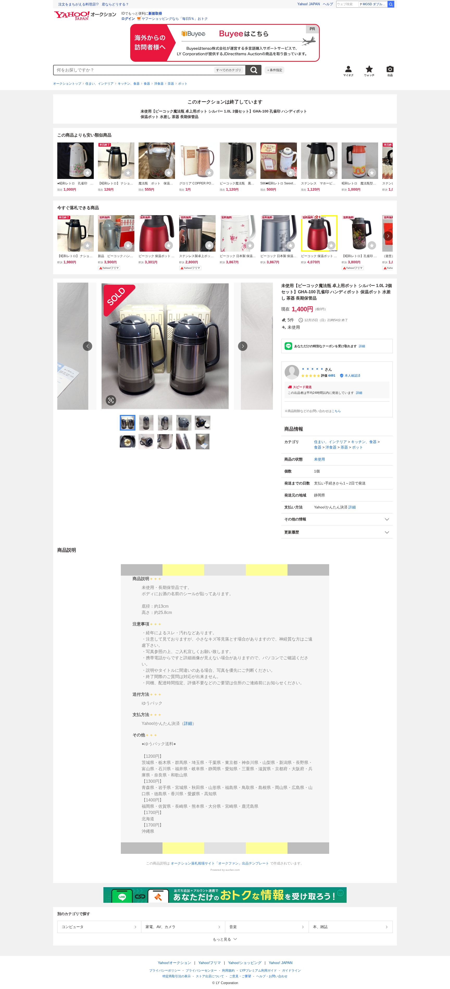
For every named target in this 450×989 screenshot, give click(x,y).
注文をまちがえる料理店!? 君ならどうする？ (93, 4)
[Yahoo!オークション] (86, 12)
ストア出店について (210, 976)
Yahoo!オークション (174, 963)
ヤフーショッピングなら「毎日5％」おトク (175, 19)
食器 (147, 83)
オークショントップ (67, 83)
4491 (331, 375)
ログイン (128, 19)
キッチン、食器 (129, 83)
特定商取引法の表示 (176, 976)
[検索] (391, 4)
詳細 (362, 346)
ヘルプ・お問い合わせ (272, 976)
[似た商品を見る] (111, 400)
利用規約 (228, 970)
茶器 (171, 83)
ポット (183, 83)
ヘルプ (328, 4)
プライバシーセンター (201, 970)
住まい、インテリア (99, 83)
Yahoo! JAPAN (308, 4)
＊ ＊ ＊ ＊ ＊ (312, 369)
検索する (253, 70)
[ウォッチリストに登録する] (87, 173)
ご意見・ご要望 (240, 976)
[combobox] (134, 70)
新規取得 (155, 13)
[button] (337, 519)
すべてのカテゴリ (228, 70)
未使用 (319, 459)
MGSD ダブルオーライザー (375, 4)
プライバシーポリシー (164, 970)
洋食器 (159, 83)
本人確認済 (352, 375)
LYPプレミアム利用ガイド (258, 970)
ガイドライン (291, 970)
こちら (336, 411)
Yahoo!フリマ (209, 963)
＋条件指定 (274, 70)
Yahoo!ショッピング (244, 963)
